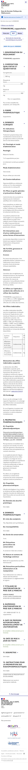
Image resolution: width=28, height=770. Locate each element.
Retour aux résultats (8, 25)
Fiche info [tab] (6, 33)
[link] (14, 12)
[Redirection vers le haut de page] (24, 53)
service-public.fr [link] (5, 716)
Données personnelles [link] (10, 753)
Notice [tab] (20, 33)
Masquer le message (25, 17)
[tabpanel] (14, 363)
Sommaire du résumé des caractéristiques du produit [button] (14, 39)
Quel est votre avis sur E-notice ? (12, 17)
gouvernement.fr (18, 713)
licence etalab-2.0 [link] (7, 760)
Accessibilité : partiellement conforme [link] (9, 751)
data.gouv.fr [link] (16, 716)
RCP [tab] (13, 33)
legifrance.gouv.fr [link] (6, 713)
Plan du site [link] (19, 753)
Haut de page (15, 694)
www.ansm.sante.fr (17, 391)
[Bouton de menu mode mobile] (25, 2)
